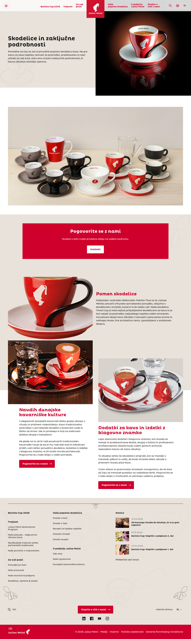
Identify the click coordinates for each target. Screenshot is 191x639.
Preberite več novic (127, 560)
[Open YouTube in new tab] (99, 618)
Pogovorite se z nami (35, 463)
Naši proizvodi (16, 570)
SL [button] (185, 5)
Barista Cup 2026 (50, 6)
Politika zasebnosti (132, 631)
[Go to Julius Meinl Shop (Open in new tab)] (177, 5)
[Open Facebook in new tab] (91, 618)
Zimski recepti (60, 539)
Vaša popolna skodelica (118, 5)
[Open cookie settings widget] (10, 628)
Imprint (114, 631)
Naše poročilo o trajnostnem (23, 551)
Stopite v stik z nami (154, 5)
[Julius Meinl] (6, 5)
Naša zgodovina (62, 559)
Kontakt (95, 249)
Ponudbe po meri (17, 565)
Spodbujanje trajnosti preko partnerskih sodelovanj (23, 544)
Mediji (104, 631)
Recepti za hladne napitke (67, 529)
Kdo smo (57, 554)
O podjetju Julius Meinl (137, 5)
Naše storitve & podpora (21, 575)
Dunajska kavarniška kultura (69, 564)
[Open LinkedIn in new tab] (83, 618)
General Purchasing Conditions (164, 631)
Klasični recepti (61, 534)
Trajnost (68, 6)
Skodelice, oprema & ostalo (23, 581)
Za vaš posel (79, 5)
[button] (170, 5)
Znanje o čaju (60, 523)
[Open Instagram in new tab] (107, 618)
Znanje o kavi (60, 518)
